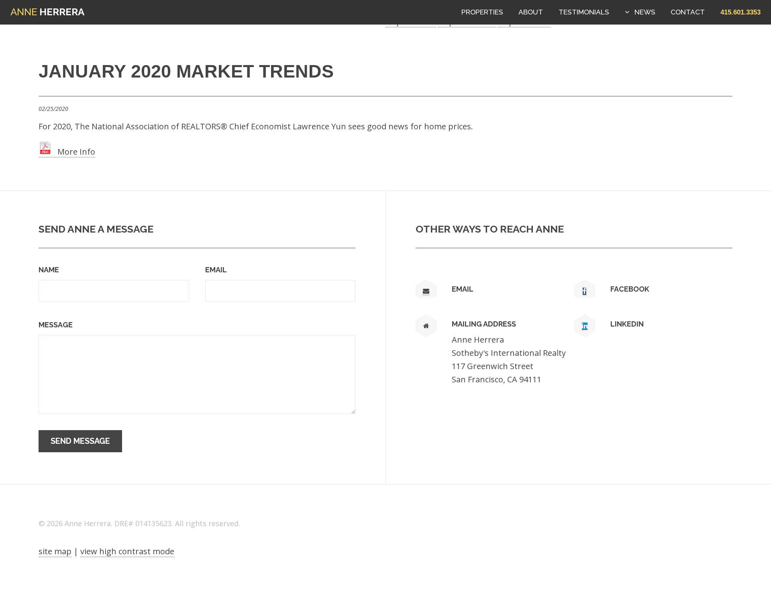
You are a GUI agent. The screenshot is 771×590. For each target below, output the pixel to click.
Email (216, 269)
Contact (688, 12)
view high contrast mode (127, 551)
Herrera (47, 12)
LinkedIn (627, 324)
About (530, 12)
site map (55, 551)
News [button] (644, 12)
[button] (740, 12)
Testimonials (584, 12)
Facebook (629, 289)
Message (56, 325)
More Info (73, 151)
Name (49, 269)
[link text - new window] (584, 291)
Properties (482, 12)
